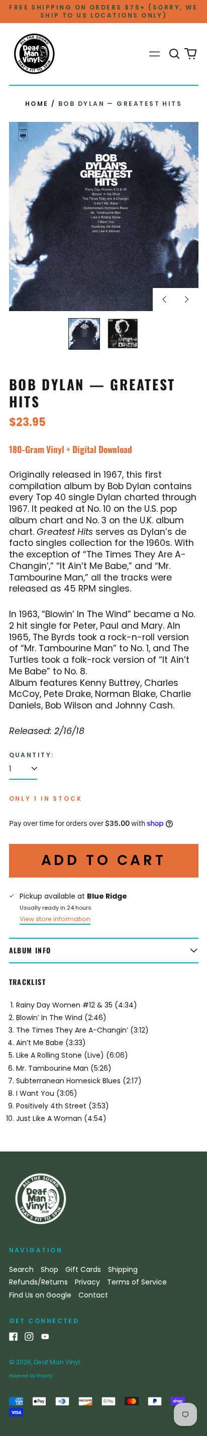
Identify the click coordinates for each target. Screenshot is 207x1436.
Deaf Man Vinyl (57, 1362)
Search (21, 1269)
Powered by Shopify (31, 1376)
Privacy (87, 1282)
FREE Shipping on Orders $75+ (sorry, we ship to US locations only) (103, 11)
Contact (93, 1295)
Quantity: (31, 755)
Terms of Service (137, 1282)
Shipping (123, 1269)
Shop (49, 1269)
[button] (175, 54)
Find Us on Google (40, 1295)
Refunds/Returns (38, 1282)
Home (37, 103)
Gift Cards (83, 1269)
